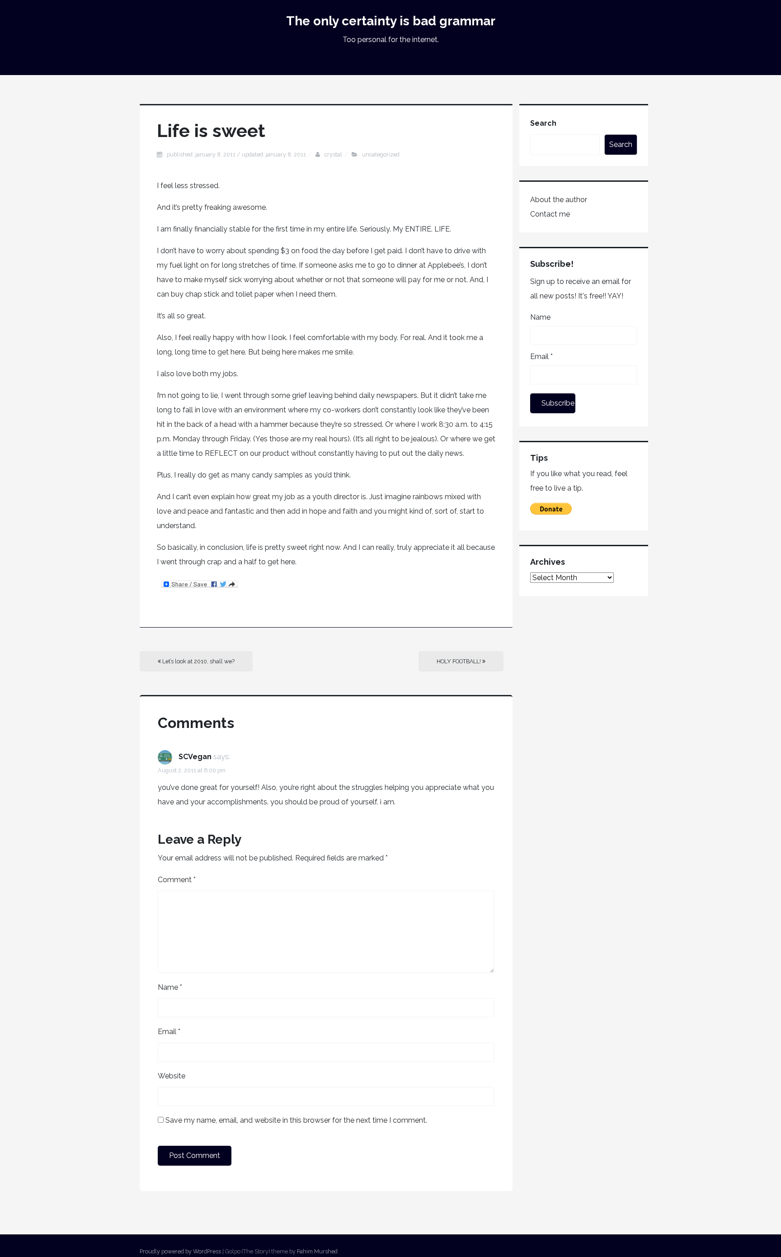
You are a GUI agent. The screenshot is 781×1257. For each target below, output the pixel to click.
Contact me (550, 214)
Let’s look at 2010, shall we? (198, 661)
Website (171, 1076)
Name (170, 987)
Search (543, 123)
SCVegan (195, 756)
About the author (558, 199)
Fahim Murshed (317, 1251)
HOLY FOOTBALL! (459, 661)
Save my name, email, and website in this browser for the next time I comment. (296, 1120)
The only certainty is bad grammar (390, 21)
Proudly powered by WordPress (180, 1251)
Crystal (333, 154)
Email (169, 1031)
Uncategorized (381, 154)
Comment (177, 879)
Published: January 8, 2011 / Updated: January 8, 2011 (236, 154)
